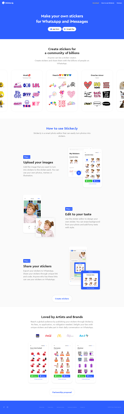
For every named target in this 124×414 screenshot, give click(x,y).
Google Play (70, 29)
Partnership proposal (62, 392)
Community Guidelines (72, 407)
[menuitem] (41, 407)
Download (96, 3)
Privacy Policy (50, 407)
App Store (56, 29)
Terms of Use (41, 407)
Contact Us (82, 407)
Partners (119, 3)
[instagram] (7, 407)
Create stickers (62, 298)
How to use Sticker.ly (107, 3)
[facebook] (4, 407)
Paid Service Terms (60, 407)
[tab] (96, 3)
